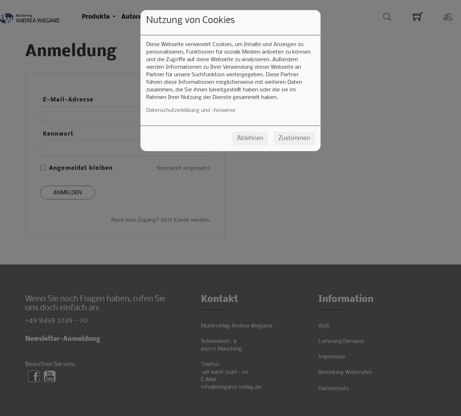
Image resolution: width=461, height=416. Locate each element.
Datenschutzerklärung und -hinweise (191, 110)
